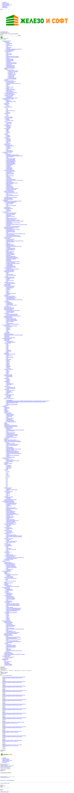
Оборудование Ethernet (8, 198)
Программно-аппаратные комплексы (10, 197)
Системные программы (8, 375)
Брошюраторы (6, 407)
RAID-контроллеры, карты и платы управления (14, 180)
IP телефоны (6, 662)
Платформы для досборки (8, 95)
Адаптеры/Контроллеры (10, 171)
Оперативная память (10, 59)
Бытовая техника (5, 658)
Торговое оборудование (8, 427)
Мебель (3, 561)
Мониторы (6, 469)
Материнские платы (9, 173)
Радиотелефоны (7, 663)
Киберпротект (8, 359)
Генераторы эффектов (10, 321)
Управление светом (9, 323)
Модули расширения (10, 187)
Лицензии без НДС (9, 341)
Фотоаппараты (7, 335)
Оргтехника (4, 406)
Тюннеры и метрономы (10, 253)
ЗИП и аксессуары (9, 624)
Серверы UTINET (9, 164)
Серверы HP (8, 166)
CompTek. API (8, 384)
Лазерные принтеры (9, 418)
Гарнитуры (8, 498)
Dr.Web (7, 345)
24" (7, 481)
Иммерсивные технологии (11, 298)
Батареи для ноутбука (10, 82)
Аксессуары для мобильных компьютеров (13, 641)
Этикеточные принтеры (10, 430)
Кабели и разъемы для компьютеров (12, 57)
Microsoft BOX (6, 339)
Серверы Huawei (9, 169)
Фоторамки (6, 584)
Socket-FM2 (8, 140)
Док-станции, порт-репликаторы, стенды (13, 83)
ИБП (7, 204)
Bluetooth (8, 119)
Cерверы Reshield (9, 168)
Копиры (5, 409)
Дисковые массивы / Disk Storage (12, 192)
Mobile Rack (8, 100)
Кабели (7, 292)
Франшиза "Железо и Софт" (7, 4)
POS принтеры (9, 623)
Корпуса (5, 121)
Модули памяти (7, 128)
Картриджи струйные (10, 449)
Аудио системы (7, 238)
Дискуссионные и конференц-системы (13, 235)
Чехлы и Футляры (9, 461)
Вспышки (8, 328)
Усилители (8, 291)
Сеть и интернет (7, 386)
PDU (7, 547)
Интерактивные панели (10, 230)
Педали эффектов (9, 252)
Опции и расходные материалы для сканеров (12, 440)
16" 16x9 (7, 471)
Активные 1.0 (8, 465)
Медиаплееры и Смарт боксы (9, 270)
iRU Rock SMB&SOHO (10, 162)
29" (7, 485)
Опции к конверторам (10, 512)
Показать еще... (3, 750)
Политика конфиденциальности (5, 766)
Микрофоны (8, 259)
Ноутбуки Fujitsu (11, 77)
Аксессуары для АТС (8, 661)
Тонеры (7, 454)
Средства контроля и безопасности (10, 555)
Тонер (7, 591)
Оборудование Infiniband (8, 199)
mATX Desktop (9, 123)
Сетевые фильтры (7, 207)
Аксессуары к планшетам (10, 94)
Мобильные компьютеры (8, 635)
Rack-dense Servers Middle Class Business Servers (14, 155)
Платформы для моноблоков (11, 62)
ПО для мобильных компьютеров (12, 640)
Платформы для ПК (9, 60)
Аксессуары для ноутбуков (9, 80)
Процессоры (8, 61)
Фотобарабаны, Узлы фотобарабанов (12, 455)
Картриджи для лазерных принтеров (12, 603)
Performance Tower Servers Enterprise (12, 154)
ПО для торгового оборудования (12, 435)
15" (7, 470)
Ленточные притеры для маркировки (12, 632)
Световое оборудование (8, 317)
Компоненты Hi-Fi (9, 287)
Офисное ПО (6, 389)
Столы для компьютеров (8, 562)
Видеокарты (8, 51)
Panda (7, 352)
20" (7, 477)
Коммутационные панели (10, 256)
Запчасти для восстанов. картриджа (12, 444)
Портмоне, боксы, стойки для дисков (12, 460)
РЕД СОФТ (8, 397)
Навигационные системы (8, 577)
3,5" (7, 108)
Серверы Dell (8, 165)
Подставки (8, 84)
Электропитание (5, 200)
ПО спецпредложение (8, 374)
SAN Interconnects (9, 194)
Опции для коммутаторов (10, 511)
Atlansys (7, 360)
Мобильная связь (7, 573)
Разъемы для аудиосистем (10, 219)
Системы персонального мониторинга (13, 261)
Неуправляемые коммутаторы (11, 503)
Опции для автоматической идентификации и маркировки (14, 654)
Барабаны (8, 602)
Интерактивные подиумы (10, 231)
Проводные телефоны (8, 665)
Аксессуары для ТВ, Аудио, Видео (10, 212)
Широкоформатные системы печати (10, 425)
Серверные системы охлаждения (12, 188)
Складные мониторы (10, 312)
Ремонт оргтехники (5, 759)
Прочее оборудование (10, 523)
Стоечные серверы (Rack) (10, 163)
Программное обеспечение (7, 338)
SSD (7, 52)
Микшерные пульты (9, 244)
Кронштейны (8, 215)
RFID (7, 629)
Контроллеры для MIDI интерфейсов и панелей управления (16, 224)
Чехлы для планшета (10, 91)
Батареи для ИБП (9, 203)
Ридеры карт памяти (9, 120)
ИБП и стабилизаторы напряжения (10, 201)
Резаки (5, 422)
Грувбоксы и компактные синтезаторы (13, 263)
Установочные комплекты (10, 342)
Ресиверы (8, 288)
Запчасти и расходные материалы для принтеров (12, 441)
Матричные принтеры (10, 420)
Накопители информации (10, 67)
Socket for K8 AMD (9, 151)
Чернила (7, 456)
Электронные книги (7, 585)
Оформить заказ (3, 780)
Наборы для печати (9, 607)
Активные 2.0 (8, 466)
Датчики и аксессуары (10, 556)
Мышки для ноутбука (10, 88)
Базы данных (6, 378)
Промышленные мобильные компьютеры (13, 638)
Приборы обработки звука (10, 266)
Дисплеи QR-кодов (7, 655)
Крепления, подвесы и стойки (11, 218)
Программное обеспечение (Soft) (12, 182)
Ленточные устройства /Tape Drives (12, 195)
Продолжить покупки (11, 776)
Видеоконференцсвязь (10, 297)
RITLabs (7, 379)
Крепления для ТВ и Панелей (11, 567)
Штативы (8, 332)
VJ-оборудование (9, 264)
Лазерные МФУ (9, 413)
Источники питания (7, 527)
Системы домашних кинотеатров (12, 314)
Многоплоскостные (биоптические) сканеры (14, 650)
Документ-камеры (9, 304)
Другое (7, 651)
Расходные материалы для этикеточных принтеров (15, 429)
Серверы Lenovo (9, 167)
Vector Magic (8, 396)
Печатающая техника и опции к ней (12, 451)
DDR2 (7, 129)
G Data (7, 349)
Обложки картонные (10, 596)
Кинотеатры (6, 313)
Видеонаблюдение (9, 517)
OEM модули (8, 644)
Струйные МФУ (9, 416)
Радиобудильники (7, 284)
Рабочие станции (9, 45)
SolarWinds (8, 380)
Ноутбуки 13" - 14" (11, 72)
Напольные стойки (9, 569)
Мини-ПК (8, 48)
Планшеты (6, 579)
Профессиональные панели (9, 282)
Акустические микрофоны (11, 213)
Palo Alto (7, 367)
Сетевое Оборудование (10, 519)
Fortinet (7, 354)
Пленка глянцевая (9, 593)
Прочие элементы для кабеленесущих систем (14, 535)
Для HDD (8, 146)
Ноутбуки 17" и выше (12, 74)
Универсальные (9, 150)
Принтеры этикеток (9, 415)
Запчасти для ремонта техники (11, 445)
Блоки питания (9, 54)
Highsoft (7, 372)
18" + (7, 473)
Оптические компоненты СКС (11, 541)
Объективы (8, 329)
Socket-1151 (8, 125)
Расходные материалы (6, 587)
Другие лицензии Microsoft (9, 398)
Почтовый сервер (9, 391)
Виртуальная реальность (8, 582)
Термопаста (8, 148)
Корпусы (8, 58)
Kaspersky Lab (8, 350)
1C (4, 399)
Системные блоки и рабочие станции (10, 97)
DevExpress (8, 382)
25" (7, 482)
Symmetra (8, 209)
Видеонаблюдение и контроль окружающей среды (15, 557)
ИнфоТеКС (8, 361)
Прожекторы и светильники (11, 318)
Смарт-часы (6, 583)
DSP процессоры (9, 223)
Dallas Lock (8, 365)
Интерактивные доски (10, 277)
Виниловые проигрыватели (11, 293)
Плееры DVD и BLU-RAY (9, 271)
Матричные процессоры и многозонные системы (14, 240)
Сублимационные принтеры (11, 421)
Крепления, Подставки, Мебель (9, 563)
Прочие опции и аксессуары (11, 522)
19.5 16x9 (8, 475)
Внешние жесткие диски (10, 110)
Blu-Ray (7, 272)
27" (7, 483)
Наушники (8, 294)
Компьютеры (6, 41)
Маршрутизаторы (9, 510)
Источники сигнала (9, 239)
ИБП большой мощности (8, 208)
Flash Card (8, 492)
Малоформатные (9, 589)
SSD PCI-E (8, 112)
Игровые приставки (9, 269)
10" (7, 580)
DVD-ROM (8, 135)
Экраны (7, 279)
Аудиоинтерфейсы (9, 265)
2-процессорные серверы (10, 159)
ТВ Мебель (8, 570)
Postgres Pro (6, 405)
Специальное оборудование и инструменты (13, 453)
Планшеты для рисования (8, 500)
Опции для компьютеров (8, 50)
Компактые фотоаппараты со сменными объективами (13, 334)
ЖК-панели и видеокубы (10, 283)
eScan (7, 346)
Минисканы (8, 649)
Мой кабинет (4, 6)
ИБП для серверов (9, 183)
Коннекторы (8, 544)
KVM (7, 546)
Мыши (7, 490)
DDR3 (7, 130)
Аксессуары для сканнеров (11, 645)
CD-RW (7, 615)
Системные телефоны (8, 664)
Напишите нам (5, 7)
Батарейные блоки (9, 528)
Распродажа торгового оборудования (10, 633)
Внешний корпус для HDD (11, 101)
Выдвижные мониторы (8, 309)
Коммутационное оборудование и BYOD (11, 227)
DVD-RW (8, 136)
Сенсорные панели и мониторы (11, 434)
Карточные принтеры (8, 634)
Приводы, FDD (9, 64)
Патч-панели (8, 539)
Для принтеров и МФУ (8, 601)
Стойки (7, 553)
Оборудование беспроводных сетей (12, 520)
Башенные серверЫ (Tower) (11, 161)
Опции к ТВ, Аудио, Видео (9, 307)
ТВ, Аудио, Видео (5, 211)
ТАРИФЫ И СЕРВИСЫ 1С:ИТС (12, 402)
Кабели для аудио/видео (10, 214)
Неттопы (8, 44)
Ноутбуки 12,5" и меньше (12, 71)
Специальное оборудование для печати (11, 426)
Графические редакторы (8, 369)
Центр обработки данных (8, 559)
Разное (7, 250)
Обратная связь (3, 769)
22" (7, 479)
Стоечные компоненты (8, 545)
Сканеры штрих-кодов (10, 433)
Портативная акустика (10, 241)
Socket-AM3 (8, 139)
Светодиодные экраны (10, 234)
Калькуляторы (6, 408)
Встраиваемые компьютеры (9, 308)
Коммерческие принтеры (10, 625)
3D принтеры (6, 424)
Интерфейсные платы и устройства (12, 56)
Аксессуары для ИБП (10, 202)
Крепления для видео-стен (11, 565)
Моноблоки (6, 79)
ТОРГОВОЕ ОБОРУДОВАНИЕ (11, 404)
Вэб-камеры (6, 462)
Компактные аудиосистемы (11, 258)
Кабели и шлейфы (9, 117)
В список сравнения (3, 776)
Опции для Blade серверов (11, 179)
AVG (7, 344)
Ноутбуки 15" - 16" (11, 73)
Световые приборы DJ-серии (11, 319)
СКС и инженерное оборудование (8, 501)
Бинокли (7, 327)
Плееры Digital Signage (10, 251)
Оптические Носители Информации (10, 612)
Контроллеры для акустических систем (13, 226)
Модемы (7, 518)
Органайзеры (8, 548)
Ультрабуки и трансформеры (11, 78)
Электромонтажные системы (11, 534)
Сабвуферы (8, 247)
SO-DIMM (8, 132)
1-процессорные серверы (10, 158)
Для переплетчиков (7, 595)
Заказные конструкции (10, 564)
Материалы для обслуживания (11, 450)
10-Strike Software (9, 376)
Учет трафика (8, 395)
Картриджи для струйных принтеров (12, 605)
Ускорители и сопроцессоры (11, 189)
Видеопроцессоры (9, 303)
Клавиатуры (8, 488)
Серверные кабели (9, 190)
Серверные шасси (9, 186)
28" (7, 484)
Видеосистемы (7, 301)
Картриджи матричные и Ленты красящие (13, 448)
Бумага (7, 442)
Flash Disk (8, 493)
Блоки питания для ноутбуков (11, 92)
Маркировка (8, 525)
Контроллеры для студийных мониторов (13, 222)
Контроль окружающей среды (11, 558)
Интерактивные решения (8, 228)
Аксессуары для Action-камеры (9, 337)
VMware (7, 364)
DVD (7, 273)
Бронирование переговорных (11, 296)
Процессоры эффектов (10, 254)
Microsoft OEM (7, 340)
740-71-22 (4, 31)
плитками (7, 675)
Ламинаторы (6, 410)
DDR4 (7, 131)
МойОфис (8, 392)
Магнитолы (8, 243)
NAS (7, 193)
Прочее (7, 86)
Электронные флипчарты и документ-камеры (14, 299)
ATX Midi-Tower (9, 122)
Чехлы (7, 331)
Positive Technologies (9, 357)
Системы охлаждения (8, 144)
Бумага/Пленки (7, 588)
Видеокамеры (8, 302)
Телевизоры (6, 295)
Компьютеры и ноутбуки (6, 40)
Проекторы (8, 278)
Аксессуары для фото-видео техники (10, 325)
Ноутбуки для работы (10, 69)
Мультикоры (8, 255)
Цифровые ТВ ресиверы (10, 216)
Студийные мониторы (8, 316)
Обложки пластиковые (10, 597)
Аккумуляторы (9, 326)
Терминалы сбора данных (10, 432)
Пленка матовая (9, 594)
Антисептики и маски (8, 657)
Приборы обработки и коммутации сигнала (13, 246)
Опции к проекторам (10, 280)
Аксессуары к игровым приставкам (12, 268)
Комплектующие (9, 185)
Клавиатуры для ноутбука (10, 89)
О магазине (4, 2)
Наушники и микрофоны (8, 496)
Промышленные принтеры (11, 631)
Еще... (7, 46)
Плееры (5, 581)
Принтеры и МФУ (7, 412)
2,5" (7, 107)
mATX (7, 124)
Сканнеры (6, 643)
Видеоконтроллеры (7, 306)
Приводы (8, 176)
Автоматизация (7, 560)
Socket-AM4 (8, 127)
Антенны (8, 515)
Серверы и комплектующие (7, 152)
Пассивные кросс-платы (10, 65)
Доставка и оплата (5, 758)
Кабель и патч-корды (8, 530)
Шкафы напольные (9, 554)
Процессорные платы (10, 66)
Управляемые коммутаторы (11, 504)
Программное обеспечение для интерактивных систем (15, 233)
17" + (7, 472)
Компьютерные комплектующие (8, 98)
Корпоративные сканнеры (10, 646)
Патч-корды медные (9, 532)
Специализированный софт (9, 394)
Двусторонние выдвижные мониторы (12, 310)
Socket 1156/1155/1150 (10, 145)
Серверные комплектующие (9, 170)
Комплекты (8, 42)
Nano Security (8, 351)
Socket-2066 (8, 126)
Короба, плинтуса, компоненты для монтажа (14, 536)
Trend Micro (8, 366)
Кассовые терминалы (8, 652)
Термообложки (9, 600)
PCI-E (7, 105)
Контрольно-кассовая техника (11, 437)
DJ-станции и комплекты (10, 262)
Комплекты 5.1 (9, 467)
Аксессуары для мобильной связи (12, 574)
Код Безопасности (9, 355)
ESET (7, 348)
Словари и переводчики (10, 390)
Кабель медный (9, 531)
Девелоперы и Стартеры (10, 443)
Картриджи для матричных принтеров (13, 604)
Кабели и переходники (8, 116)
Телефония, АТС (5, 659)
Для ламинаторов (7, 592)
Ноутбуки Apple (11, 76)
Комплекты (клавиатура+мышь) (11, 489)
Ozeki (7, 377)
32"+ (7, 486)
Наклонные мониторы (10, 311)
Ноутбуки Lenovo (11, 75)
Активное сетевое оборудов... (9, 502)
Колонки (5, 464)
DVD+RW (8, 619)
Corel (7, 370)
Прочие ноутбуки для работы (13, 70)
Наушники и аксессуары (10, 245)
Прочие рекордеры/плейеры (11, 275)
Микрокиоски (8, 648)
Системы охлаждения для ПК (11, 63)
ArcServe (7, 363)
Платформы (8, 184)
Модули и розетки (7, 543)
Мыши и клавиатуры (8, 487)
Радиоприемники (7, 285)
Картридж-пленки (9, 447)
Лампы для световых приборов (11, 320)
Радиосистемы (8, 260)
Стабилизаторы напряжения (11, 205)
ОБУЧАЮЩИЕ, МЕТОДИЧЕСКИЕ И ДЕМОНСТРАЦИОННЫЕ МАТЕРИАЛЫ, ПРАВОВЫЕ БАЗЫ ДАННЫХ (26, 401)
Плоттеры (6, 411)
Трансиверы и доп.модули (10, 507)
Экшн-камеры (6, 336)
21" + (7, 478)
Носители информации (8, 491)
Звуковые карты (7, 113)
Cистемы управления (8, 237)
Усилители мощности (10, 249)
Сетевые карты (9, 178)
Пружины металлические (10, 598)
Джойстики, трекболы (8, 463)
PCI (7, 114)
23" (7, 480)
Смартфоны (8, 575)
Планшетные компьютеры (8, 93)
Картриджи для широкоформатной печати (13, 608)
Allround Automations (10, 383)
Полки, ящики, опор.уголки (11, 549)
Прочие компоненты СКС (10, 542)
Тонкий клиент (9, 47)
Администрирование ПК (10, 387)
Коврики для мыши (9, 459)
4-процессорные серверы (10, 160)
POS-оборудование (9, 436)
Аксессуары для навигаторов (11, 578)
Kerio (7, 356)
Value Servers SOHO (9, 156)
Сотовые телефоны (9, 576)
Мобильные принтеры (10, 414)
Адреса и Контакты (5, 5)
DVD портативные (9, 274)
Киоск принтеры (9, 630)
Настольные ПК (9, 43)
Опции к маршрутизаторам (11, 513)
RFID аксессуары (9, 428)
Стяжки (7, 526)
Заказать (3, 680)
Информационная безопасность (9, 353)
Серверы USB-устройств (10, 521)
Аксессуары (6, 99)
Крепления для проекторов (11, 566)
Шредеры (6, 423)
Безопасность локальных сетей (11, 508)
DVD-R (7, 616)
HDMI (7, 102)
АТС (5, 660)
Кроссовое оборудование (8, 538)
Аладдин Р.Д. (8, 368)
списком (10, 675)
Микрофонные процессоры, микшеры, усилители (15, 220)
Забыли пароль (6, 791)
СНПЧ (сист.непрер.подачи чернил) (12, 452)
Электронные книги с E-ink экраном (12, 586)
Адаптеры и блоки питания (11, 81)
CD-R (7, 614)
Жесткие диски (9, 53)
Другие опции (8, 181)
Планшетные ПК (9, 642)
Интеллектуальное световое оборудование (13, 236)
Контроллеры (6, 118)
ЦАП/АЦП (8, 225)
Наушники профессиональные (11, 257)
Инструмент (8, 524)
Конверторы (8, 509)
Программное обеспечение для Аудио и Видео (12, 315)
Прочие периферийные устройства (10, 439)
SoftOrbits (8, 371)
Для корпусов (8, 147)
